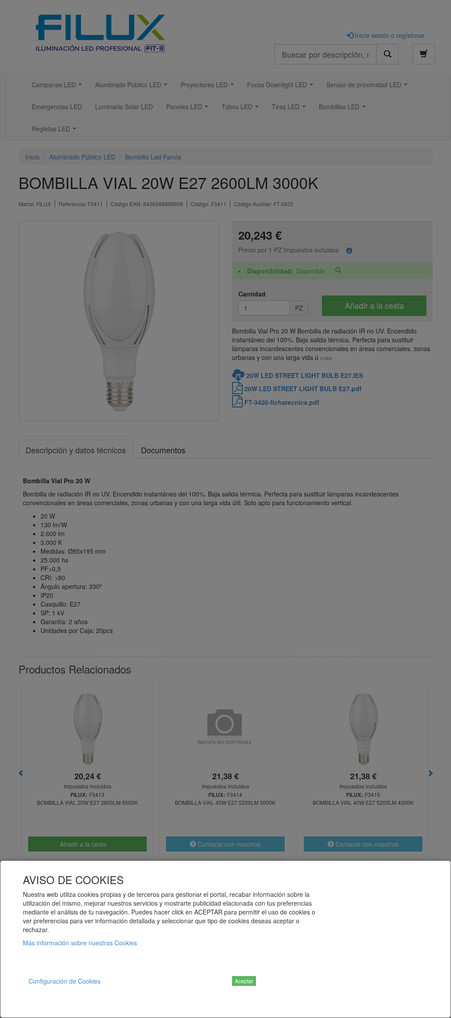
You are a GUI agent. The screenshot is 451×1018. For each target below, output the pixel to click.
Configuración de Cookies (64, 981)
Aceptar (244, 981)
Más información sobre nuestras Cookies (80, 942)
